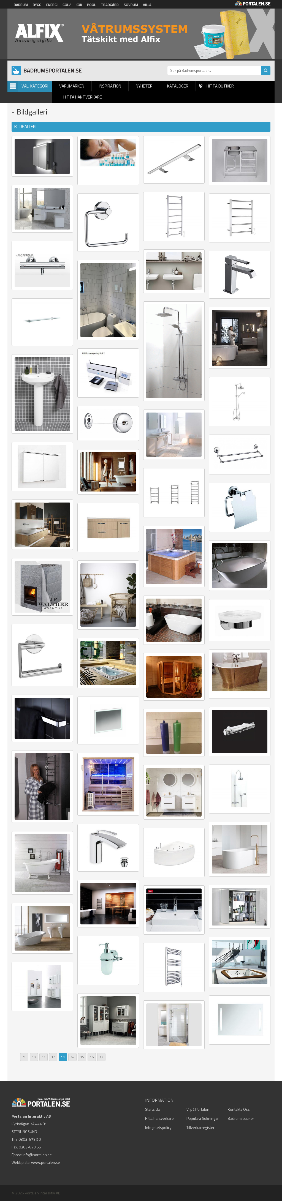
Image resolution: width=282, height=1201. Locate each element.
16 (92, 1057)
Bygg (37, 4)
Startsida (152, 1109)
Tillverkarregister (200, 1127)
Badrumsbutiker (241, 1118)
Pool (91, 4)
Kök (79, 4)
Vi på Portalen (197, 1109)
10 (34, 1057)
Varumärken (71, 86)
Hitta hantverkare (82, 97)
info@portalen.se (37, 1155)
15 (82, 1057)
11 (43, 1057)
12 (53, 1057)
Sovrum (131, 4)
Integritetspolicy (158, 1127)
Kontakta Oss (239, 1109)
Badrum (21, 4)
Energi (52, 4)
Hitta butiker (220, 86)
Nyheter (144, 86)
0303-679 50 (29, 1139)
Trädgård (110, 4)
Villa (147, 4)
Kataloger (177, 86)
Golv (67, 4)
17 (101, 1057)
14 (72, 1057)
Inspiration (110, 86)
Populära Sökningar (202, 1118)
